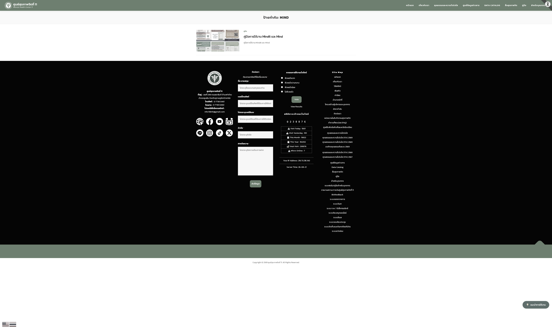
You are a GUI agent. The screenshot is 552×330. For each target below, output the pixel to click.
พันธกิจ (338, 90)
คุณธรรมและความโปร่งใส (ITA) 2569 (337, 137)
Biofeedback (337, 194)
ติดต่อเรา (337, 113)
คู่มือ (524, 5)
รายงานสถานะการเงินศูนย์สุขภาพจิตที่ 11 (337, 190)
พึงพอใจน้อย (290, 87)
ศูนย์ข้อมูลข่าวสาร (471, 5)
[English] (5, 324)
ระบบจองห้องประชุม (337, 222)
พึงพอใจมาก (290, 78)
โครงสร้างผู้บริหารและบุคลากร (337, 104)
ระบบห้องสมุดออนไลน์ (337, 212)
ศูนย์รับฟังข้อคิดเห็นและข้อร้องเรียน (337, 127)
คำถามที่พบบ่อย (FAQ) (337, 122)
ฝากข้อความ (244, 143)
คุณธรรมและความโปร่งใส (446, 5)
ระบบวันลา (337, 203)
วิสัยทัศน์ (337, 86)
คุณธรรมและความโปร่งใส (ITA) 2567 (337, 157)
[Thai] (13, 324)
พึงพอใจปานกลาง (292, 82)
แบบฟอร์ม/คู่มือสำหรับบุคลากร (337, 185)
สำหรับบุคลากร (538, 5)
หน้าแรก (410, 5)
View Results (296, 106)
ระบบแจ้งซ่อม (337, 231)
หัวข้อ (241, 128)
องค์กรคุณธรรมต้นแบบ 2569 (337, 146)
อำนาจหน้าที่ (337, 99)
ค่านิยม (337, 95)
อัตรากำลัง (337, 109)
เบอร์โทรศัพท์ (244, 96)
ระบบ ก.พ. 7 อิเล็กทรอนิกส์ (337, 208)
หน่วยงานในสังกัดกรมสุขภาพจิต (337, 118)
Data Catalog (492, 5)
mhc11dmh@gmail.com (215, 111)
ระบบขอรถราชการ (337, 199)
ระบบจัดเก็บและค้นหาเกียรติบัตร (337, 226)
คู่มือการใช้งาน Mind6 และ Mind (263, 36)
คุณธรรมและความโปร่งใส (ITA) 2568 (337, 152)
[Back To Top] (540, 245)
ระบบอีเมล (337, 217)
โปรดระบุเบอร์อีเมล (246, 112)
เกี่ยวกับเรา (424, 5)
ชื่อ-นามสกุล (244, 81)
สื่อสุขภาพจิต (511, 5)
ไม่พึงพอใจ (289, 91)
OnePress (282, 251)
